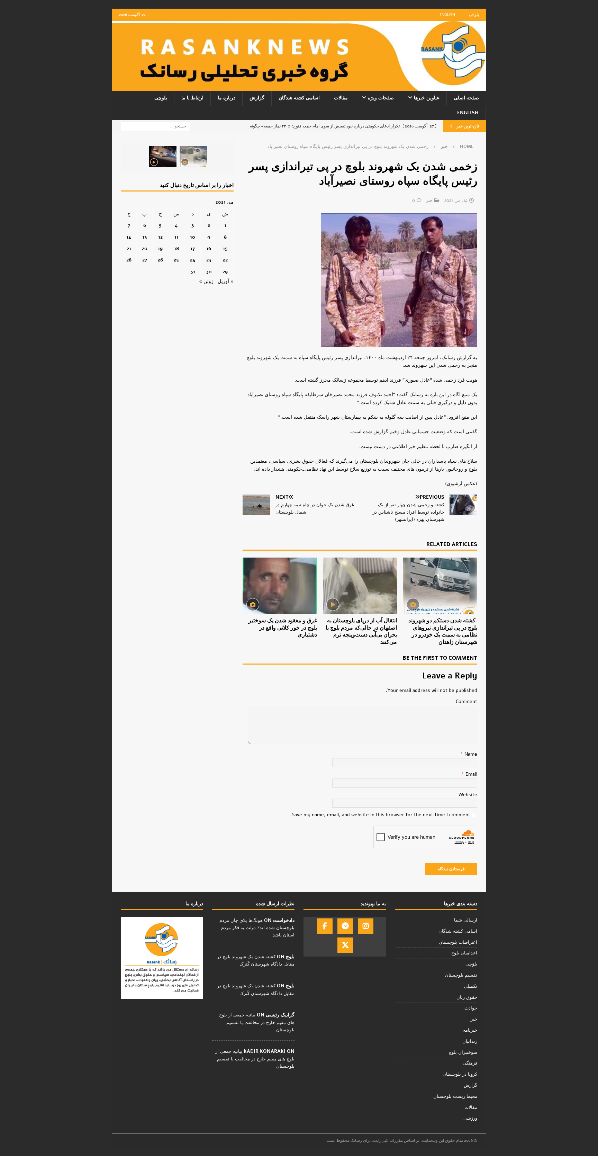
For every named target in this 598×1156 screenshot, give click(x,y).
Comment (466, 701)
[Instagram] (365, 926)
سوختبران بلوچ (463, 1052)
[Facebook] (325, 926)
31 (192, 271)
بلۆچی (471, 964)
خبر (429, 200)
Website (468, 794)
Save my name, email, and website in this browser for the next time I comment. (380, 814)
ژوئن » (206, 281)
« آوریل (226, 281)
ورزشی (470, 1118)
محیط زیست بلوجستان (455, 1096)
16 (208, 248)
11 (176, 237)
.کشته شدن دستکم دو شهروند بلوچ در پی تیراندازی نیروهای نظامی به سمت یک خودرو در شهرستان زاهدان (442, 631)
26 (160, 260)
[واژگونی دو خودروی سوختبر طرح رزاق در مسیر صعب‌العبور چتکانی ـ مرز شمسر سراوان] (193, 156)
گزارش (257, 98)
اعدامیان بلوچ (464, 953)
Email (470, 774)
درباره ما (226, 98)
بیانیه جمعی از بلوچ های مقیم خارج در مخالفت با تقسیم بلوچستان (257, 1022)
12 (160, 237)
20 (144, 248)
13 (144, 237)
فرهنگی (470, 1063)
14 (129, 237)
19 (160, 248)
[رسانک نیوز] (299, 86)
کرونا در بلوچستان (460, 1074)
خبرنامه (470, 1030)
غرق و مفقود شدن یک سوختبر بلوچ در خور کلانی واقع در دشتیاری (282, 628)
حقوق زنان (466, 997)
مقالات (341, 98)
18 (176, 248)
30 (209, 271)
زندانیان (469, 1041)
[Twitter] (345, 945)
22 (225, 260)
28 (129, 260)
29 (225, 271)
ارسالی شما (465, 920)
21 (129, 248)
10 (192, 237)
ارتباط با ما (192, 98)
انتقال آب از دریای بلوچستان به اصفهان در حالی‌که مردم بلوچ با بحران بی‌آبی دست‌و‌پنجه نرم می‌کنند (361, 631)
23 (208, 260)
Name (470, 754)
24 (193, 260)
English (447, 14)
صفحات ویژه (381, 98)
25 (176, 260)
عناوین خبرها (427, 98)
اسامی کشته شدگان (299, 98)
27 (144, 260)
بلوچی (474, 14)
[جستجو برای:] (155, 126)
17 (192, 248)
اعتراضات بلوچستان (458, 942)
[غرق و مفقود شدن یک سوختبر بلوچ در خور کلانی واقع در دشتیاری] (280, 585)
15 (225, 248)
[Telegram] (345, 926)
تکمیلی (470, 986)
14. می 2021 (456, 200)
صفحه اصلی (466, 98)
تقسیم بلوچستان (461, 975)
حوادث (470, 1008)
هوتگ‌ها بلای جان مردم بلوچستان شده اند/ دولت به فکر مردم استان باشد (257, 927)
